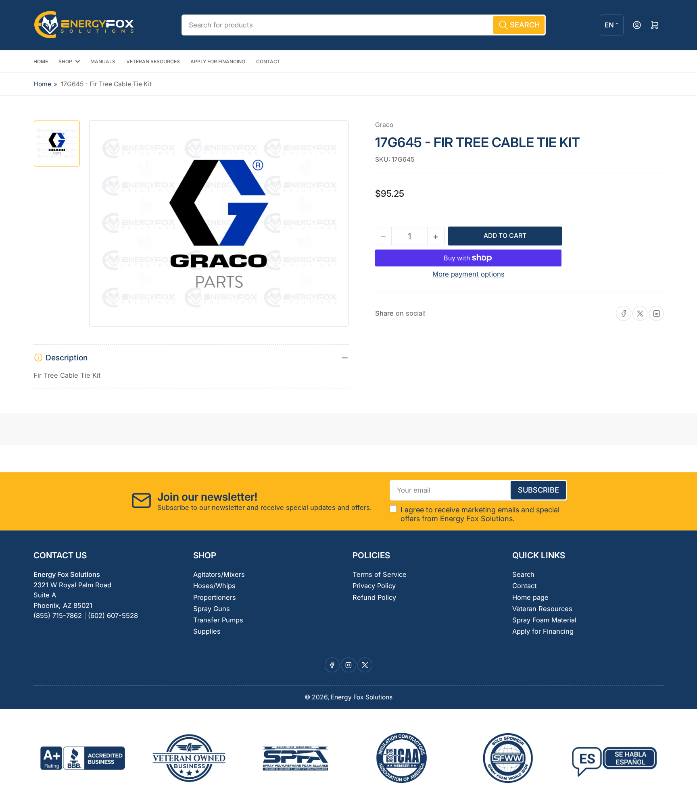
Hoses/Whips (214, 586)
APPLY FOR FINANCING (217, 61)
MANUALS (102, 61)
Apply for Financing (543, 631)
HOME (40, 61)
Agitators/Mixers (219, 574)
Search (523, 574)
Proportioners (214, 597)
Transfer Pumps (218, 620)
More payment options (468, 274)
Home (42, 84)
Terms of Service (380, 574)
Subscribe (538, 489)
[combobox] (363, 25)
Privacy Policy (374, 586)
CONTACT (268, 61)
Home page (530, 597)
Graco (384, 125)
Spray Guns (211, 609)
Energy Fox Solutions (361, 697)
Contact (524, 586)
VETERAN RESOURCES (153, 61)
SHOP (65, 61)
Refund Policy (374, 597)
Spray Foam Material (544, 620)
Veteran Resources (542, 609)
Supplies (207, 631)
